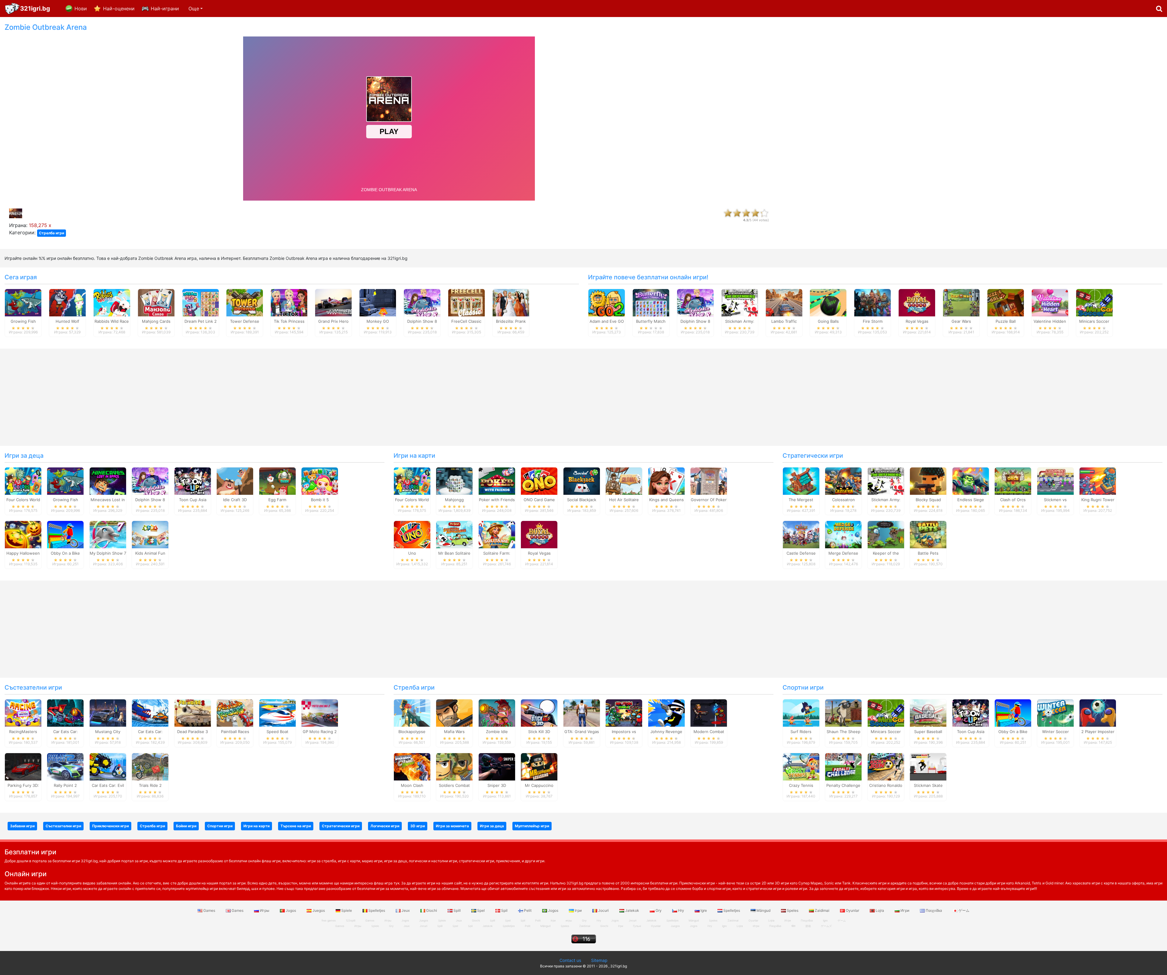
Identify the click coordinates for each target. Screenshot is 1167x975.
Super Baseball (928, 731)
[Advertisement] (972, 114)
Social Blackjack (581, 499)
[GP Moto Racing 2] (319, 712)
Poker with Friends (497, 499)
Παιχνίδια (934, 910)
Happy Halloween (23, 553)
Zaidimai (822, 910)
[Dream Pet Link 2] (200, 302)
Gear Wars (961, 321)
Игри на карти (414, 455)
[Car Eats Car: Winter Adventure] (150, 712)
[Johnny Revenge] (666, 712)
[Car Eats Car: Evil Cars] (108, 766)
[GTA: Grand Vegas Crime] (581, 712)
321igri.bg (35, 8)
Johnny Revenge (666, 731)
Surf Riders (800, 731)
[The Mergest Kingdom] (801, 480)
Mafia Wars (454, 731)
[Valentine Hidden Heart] (1050, 302)
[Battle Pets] (928, 534)
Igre (704, 910)
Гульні (637, 926)
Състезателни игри (33, 687)
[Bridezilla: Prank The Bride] (511, 302)
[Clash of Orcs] (1013, 480)
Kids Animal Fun (150, 553)
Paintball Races (235, 731)
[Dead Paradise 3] (192, 712)
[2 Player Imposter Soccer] (1097, 712)
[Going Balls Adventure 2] (828, 302)
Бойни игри (186, 826)
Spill (457, 910)
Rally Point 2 (65, 785)
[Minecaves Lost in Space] (108, 480)
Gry (659, 910)
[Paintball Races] (235, 712)
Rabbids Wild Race (112, 321)
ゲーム (963, 910)
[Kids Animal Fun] (150, 534)
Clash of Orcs (1013, 499)
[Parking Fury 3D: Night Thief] (23, 766)
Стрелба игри (51, 233)
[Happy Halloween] (23, 534)
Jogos (291, 910)
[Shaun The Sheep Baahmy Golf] (843, 712)
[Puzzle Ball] (1005, 302)
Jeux (406, 910)
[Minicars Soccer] (1094, 302)
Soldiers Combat (454, 785)
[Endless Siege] (970, 480)
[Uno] (412, 534)
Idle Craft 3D (235, 499)
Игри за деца (24, 455)
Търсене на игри (296, 826)
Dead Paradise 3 (192, 731)
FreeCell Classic (466, 321)
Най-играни (165, 8)
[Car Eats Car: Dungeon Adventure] (65, 712)
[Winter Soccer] (1055, 712)
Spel (481, 910)
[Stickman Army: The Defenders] (739, 302)
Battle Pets (928, 553)
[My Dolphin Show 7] (108, 534)
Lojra (880, 910)
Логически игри (384, 826)
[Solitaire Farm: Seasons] (497, 534)
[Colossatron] (843, 480)
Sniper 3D (496, 785)
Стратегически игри (813, 455)
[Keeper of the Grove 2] (886, 534)
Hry (681, 910)
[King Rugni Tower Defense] (1097, 480)
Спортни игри (803, 687)
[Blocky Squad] (928, 480)
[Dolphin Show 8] (422, 302)
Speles (792, 910)
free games (329, 920)
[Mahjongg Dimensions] (454, 480)
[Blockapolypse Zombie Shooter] (412, 712)
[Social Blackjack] (581, 480)
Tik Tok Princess (289, 321)
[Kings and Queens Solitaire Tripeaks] (666, 480)
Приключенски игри (110, 826)
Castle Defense (801, 553)
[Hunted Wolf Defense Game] (67, 302)
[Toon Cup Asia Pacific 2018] (192, 480)
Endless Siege (970, 499)
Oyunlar (852, 910)
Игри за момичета (452, 826)
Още (193, 8)
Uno (412, 553)
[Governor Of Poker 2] (708, 480)
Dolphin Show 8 (422, 321)
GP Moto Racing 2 (320, 731)
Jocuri (603, 910)
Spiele (346, 910)
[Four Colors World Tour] (23, 480)
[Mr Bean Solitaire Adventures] (454, 534)
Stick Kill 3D (539, 731)
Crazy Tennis (801, 785)
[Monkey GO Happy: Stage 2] (378, 302)
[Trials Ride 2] (150, 766)
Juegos (319, 910)
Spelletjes (376, 910)
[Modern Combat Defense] (708, 712)
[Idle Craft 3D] (235, 480)
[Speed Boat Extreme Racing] (277, 712)
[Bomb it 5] (319, 480)
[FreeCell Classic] (466, 302)
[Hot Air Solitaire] (624, 480)
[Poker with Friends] (497, 480)
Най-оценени (119, 8)
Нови (80, 8)
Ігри (578, 910)
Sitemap (599, 960)
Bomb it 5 (320, 499)
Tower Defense (244, 321)
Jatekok (632, 910)
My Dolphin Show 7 (108, 553)
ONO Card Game (539, 499)
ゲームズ (826, 926)
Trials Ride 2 (150, 785)
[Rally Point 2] (65, 766)
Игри (905, 910)
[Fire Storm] (872, 302)
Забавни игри (22, 826)
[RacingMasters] (23, 712)
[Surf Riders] (801, 712)
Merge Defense (843, 553)
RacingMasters (23, 731)
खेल (793, 926)
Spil (504, 910)
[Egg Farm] (277, 480)
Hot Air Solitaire (624, 499)
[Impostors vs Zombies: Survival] (624, 712)
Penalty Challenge (843, 785)
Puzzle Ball (1006, 321)
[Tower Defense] (244, 302)
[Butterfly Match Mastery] (651, 302)
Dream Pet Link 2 (200, 321)
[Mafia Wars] (454, 712)
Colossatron (843, 499)
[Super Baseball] (928, 712)
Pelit (527, 910)
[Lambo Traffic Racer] (784, 302)
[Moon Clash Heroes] (412, 766)
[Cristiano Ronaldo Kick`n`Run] (886, 766)
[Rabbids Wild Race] (112, 302)
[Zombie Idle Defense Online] (497, 712)
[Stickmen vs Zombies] (1055, 480)
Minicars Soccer (1094, 321)
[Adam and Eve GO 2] (606, 302)
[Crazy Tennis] (801, 766)
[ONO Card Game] (539, 480)
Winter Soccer (1055, 731)
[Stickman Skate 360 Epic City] (928, 766)
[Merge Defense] (843, 534)
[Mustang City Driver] (108, 712)
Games (209, 910)
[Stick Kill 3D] (539, 712)
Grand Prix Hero (333, 321)
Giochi (431, 910)
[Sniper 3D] (497, 766)
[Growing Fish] (23, 302)
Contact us (570, 960)
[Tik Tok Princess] (289, 302)
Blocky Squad (928, 499)
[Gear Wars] (961, 302)
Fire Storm (873, 321)
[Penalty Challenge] (843, 766)
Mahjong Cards (156, 321)
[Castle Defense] (801, 534)
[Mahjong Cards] (156, 302)
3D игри (417, 826)
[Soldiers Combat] (454, 766)
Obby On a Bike (65, 553)
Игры (264, 910)
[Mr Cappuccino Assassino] (539, 766)
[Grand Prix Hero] (333, 302)
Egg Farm (277, 499)
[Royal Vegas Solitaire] (917, 302)
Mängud (763, 910)
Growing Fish (23, 321)
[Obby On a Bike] (65, 534)
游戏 (808, 926)
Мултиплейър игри (532, 826)
